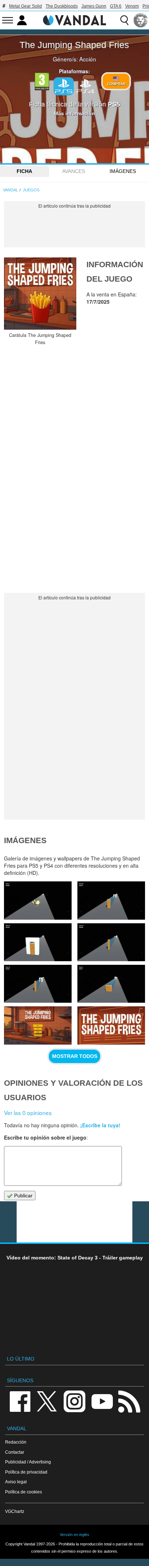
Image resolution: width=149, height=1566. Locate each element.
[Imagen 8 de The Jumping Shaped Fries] (111, 900)
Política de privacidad (26, 1472)
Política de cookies (23, 1491)
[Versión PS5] (64, 86)
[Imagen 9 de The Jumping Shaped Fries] (38, 900)
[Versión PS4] (85, 85)
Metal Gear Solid (25, 6)
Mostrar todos (74, 1056)
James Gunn (93, 6)
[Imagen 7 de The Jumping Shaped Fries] (38, 942)
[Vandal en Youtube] (102, 1400)
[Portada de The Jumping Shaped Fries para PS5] (40, 293)
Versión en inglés (74, 1534)
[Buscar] (124, 20)
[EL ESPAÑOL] (140, 20)
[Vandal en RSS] (129, 1400)
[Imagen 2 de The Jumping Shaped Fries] (111, 1025)
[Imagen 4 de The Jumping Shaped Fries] (111, 984)
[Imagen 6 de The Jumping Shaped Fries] (111, 942)
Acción (87, 59)
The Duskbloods (62, 6)
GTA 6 (116, 6)
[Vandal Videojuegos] (74, 19)
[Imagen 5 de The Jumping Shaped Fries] (38, 984)
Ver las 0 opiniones (28, 1112)
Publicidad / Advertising (28, 1461)
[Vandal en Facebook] (19, 1400)
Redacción (15, 1442)
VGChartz (14, 1511)
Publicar (23, 1195)
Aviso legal (16, 1481)
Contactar (14, 1452)
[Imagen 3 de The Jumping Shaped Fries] (38, 1025)
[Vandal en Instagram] (74, 1400)
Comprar (116, 84)
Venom (132, 6)
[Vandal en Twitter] (47, 1400)
